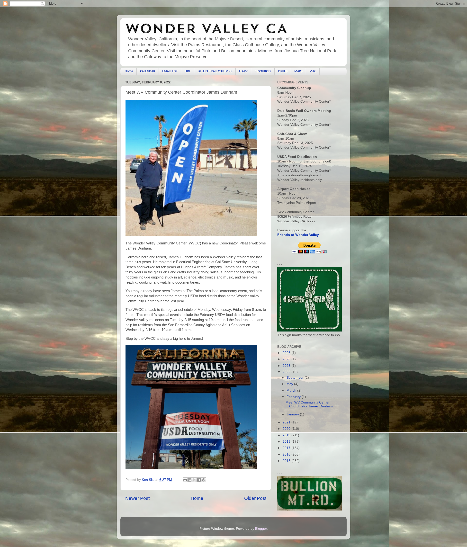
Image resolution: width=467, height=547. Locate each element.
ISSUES (282, 71)
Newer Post (137, 498)
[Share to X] (194, 479)
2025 (287, 359)
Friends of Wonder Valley (298, 235)
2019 (287, 435)
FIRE (188, 71)
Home (129, 71)
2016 (287, 454)
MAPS (298, 71)
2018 (287, 441)
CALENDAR (147, 71)
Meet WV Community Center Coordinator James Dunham (309, 404)
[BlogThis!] (189, 479)
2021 (287, 422)
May (290, 384)
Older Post (255, 498)
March (292, 390)
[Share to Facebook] (199, 479)
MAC (312, 71)
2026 (287, 353)
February (294, 397)
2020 (287, 428)
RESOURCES (263, 71)
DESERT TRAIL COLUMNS (215, 71)
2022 (287, 372)
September (296, 377)
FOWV (243, 71)
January (293, 414)
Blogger (261, 528)
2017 (287, 448)
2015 (287, 461)
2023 (287, 366)
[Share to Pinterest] (203, 479)
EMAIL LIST (170, 71)
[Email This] (185, 479)
